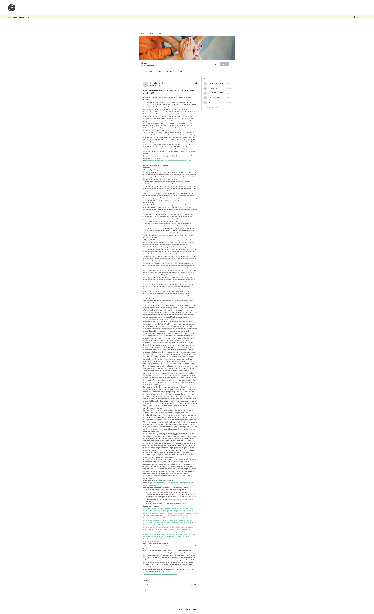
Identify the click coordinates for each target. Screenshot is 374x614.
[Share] (196, 83)
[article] (170, 338)
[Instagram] (354, 17)
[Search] (215, 64)
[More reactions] (151, 580)
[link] (148, 71)
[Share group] (231, 64)
